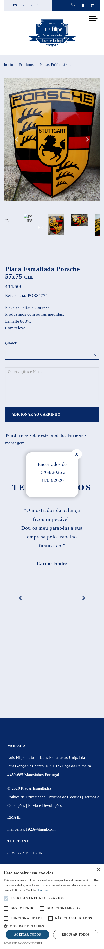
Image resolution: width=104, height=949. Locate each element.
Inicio (8, 65)
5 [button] (54, 227)
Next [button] (87, 139)
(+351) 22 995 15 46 (24, 853)
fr (22, 5)
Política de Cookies (65, 797)
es (15, 5)
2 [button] (42, 227)
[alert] (52, 906)
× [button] (98, 870)
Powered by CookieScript (23, 943)
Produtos (26, 65)
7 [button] (61, 227)
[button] (52, 926)
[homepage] (52, 46)
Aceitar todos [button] (27, 934)
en (30, 5)
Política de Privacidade (26, 797)
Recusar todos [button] (76, 934)
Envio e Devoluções (45, 805)
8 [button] (65, 227)
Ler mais (43, 890)
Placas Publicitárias (55, 65)
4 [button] (50, 227)
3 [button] (46, 227)
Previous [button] (16, 139)
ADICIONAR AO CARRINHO (36, 414)
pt (38, 5)
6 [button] (58, 227)
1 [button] (39, 227)
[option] (52, 139)
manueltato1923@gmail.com (31, 829)
